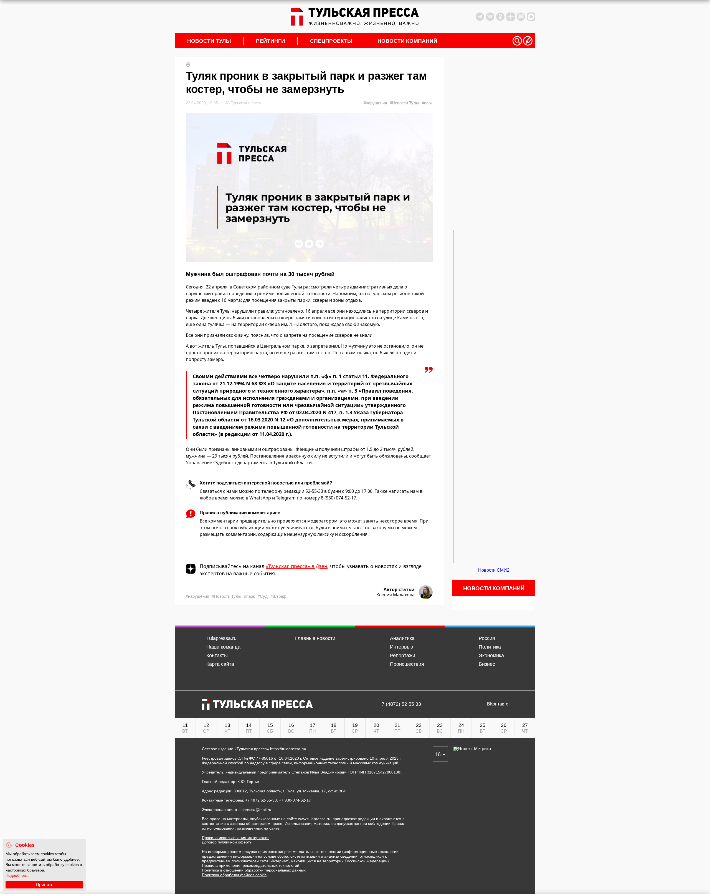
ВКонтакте (497, 704)
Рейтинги (270, 41)
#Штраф (278, 596)
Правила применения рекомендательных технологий (250, 865)
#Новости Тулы (404, 103)
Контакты (217, 655)
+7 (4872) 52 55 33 (400, 704)
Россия (487, 638)
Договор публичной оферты (227, 842)
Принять (44, 884)
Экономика (491, 655)
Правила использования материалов (235, 837)
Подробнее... (17, 875)
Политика (490, 647)
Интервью (401, 647)
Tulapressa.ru (221, 638)
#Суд (263, 596)
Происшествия (407, 664)
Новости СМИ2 (493, 570)
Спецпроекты (331, 41)
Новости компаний (407, 41)
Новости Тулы (209, 41)
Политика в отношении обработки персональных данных (254, 870)
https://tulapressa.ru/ (288, 749)
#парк (427, 103)
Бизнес (487, 664)
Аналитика (402, 638)
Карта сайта (220, 664)
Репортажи (402, 655)
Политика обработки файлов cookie (234, 875)
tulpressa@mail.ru (255, 809)
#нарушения (375, 103)
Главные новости (315, 638)
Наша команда (223, 647)
